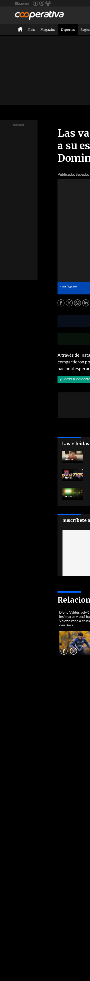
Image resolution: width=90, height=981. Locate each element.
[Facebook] (35, 3)
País (31, 29)
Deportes (68, 29)
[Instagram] (48, 3)
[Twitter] (41, 3)
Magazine (48, 29)
